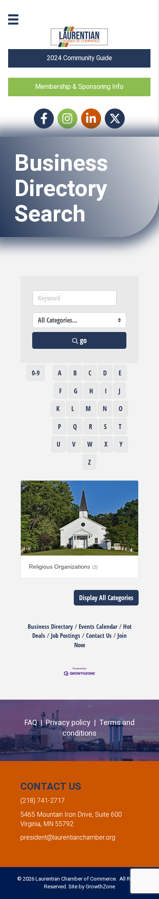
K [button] (58, 408)
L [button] (72, 408)
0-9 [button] (36, 372)
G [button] (75, 390)
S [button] (105, 426)
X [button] (106, 444)
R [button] (90, 426)
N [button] (105, 408)
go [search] (83, 340)
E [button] (120, 372)
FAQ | (35, 722)
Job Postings (65, 635)
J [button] (119, 390)
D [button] (105, 372)
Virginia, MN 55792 (46, 824)
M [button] (88, 408)
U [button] (58, 444)
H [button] (91, 390)
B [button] (75, 372)
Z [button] (89, 462)
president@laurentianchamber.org (67, 838)
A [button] (60, 372)
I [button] (106, 390)
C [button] (89, 372)
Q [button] (75, 426)
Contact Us (99, 635)
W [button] (90, 444)
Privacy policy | (72, 722)
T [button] (120, 426)
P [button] (59, 426)
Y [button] (121, 444)
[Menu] (13, 19)
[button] (106, 597)
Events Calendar (98, 626)
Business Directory (50, 626)
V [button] (73, 444)
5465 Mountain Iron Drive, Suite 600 (71, 815)
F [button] (60, 390)
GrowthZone (100, 886)
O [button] (121, 408)
